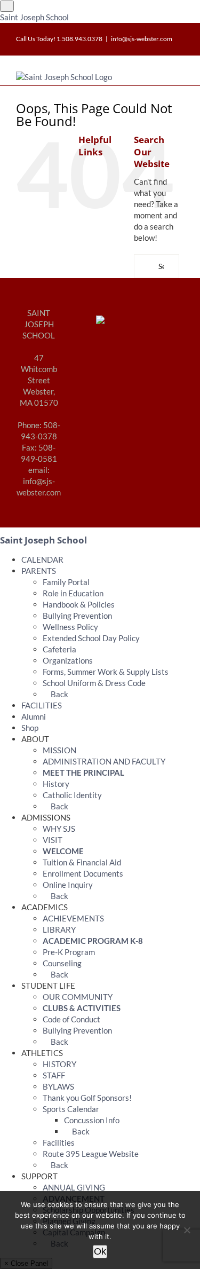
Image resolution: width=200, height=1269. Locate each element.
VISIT (52, 840)
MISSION (59, 750)
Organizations (68, 660)
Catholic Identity (72, 795)
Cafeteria (59, 649)
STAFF (54, 1075)
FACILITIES (41, 705)
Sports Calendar (71, 1109)
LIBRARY (59, 929)
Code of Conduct (71, 1019)
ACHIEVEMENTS (73, 918)
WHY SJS (59, 828)
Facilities (59, 1142)
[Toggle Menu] (7, 6)
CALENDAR (42, 559)
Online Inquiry (68, 884)
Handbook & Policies (79, 604)
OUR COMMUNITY (78, 997)
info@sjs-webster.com (141, 39)
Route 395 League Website (91, 1153)
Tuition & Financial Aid (82, 862)
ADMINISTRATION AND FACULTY (104, 761)
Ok (100, 1251)
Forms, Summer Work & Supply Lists (106, 671)
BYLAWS (58, 1086)
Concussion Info (91, 1120)
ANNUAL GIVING (74, 1187)
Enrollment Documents (83, 873)
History (56, 784)
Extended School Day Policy (91, 638)
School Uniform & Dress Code (94, 683)
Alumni (33, 716)
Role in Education (73, 593)
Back (58, 694)
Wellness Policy (70, 627)
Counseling (62, 963)
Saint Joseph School (34, 17)
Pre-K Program (69, 952)
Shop (29, 727)
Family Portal (66, 582)
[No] (186, 1230)
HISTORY (59, 1064)
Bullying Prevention (77, 615)
